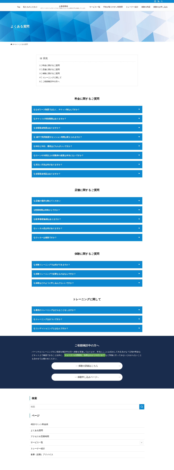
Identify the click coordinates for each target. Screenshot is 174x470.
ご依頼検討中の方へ (51, 81)
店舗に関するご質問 (51, 69)
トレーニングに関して (52, 77)
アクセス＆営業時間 (40, 436)
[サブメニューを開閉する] (141, 442)
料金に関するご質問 (51, 65)
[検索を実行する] (141, 406)
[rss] (158, 1)
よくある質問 (37, 430)
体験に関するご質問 (51, 73)
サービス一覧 (37, 442)
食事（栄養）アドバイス (42, 454)
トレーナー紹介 (38, 448)
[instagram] (155, 1)
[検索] (161, 1)
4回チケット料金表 (39, 424)
